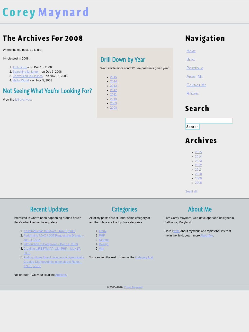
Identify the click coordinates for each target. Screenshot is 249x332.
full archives (23, 99)
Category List (144, 257)
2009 (198, 178)
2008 (198, 182)
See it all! (191, 191)
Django (104, 240)
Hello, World (21, 80)
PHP (102, 235)
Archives (61, 275)
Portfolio (195, 68)
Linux (102, 231)
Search (197, 108)
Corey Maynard (133, 287)
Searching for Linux (25, 71)
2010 (198, 174)
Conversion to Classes (28, 76)
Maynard (46, 12)
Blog (191, 59)
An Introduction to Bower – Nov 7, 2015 (49, 231)
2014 (198, 156)
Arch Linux (20, 67)
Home (191, 51)
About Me (195, 76)
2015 (198, 152)
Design (103, 244)
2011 (198, 169)
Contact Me (196, 85)
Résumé (193, 93)
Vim (101, 248)
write (176, 231)
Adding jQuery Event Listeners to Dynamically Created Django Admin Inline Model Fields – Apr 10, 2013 (54, 262)
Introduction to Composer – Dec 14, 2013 (51, 244)
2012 (198, 165)
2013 (198, 161)
